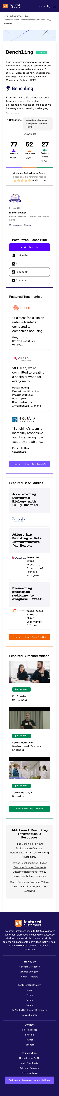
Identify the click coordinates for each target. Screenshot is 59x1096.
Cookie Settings (29, 1015)
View (13, 158)
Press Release (16, 225)
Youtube (21, 280)
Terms (29, 995)
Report (28, 225)
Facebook (22, 272)
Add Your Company (29, 1068)
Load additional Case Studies (29, 637)
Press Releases (29, 1029)
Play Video (22, 689)
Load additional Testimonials (29, 464)
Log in (42, 6)
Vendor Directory (29, 976)
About (29, 990)
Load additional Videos (29, 808)
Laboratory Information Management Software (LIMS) (27, 20)
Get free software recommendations (29, 1080)
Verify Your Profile (29, 1063)
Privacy (29, 1000)
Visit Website (29, 247)
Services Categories (29, 971)
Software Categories (19, 16)
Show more (12, 113)
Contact (29, 1005)
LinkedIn (22, 255)
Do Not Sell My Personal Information (29, 1010)
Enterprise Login (29, 1073)
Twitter (29, 1039)
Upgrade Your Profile (29, 1058)
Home (5, 16)
